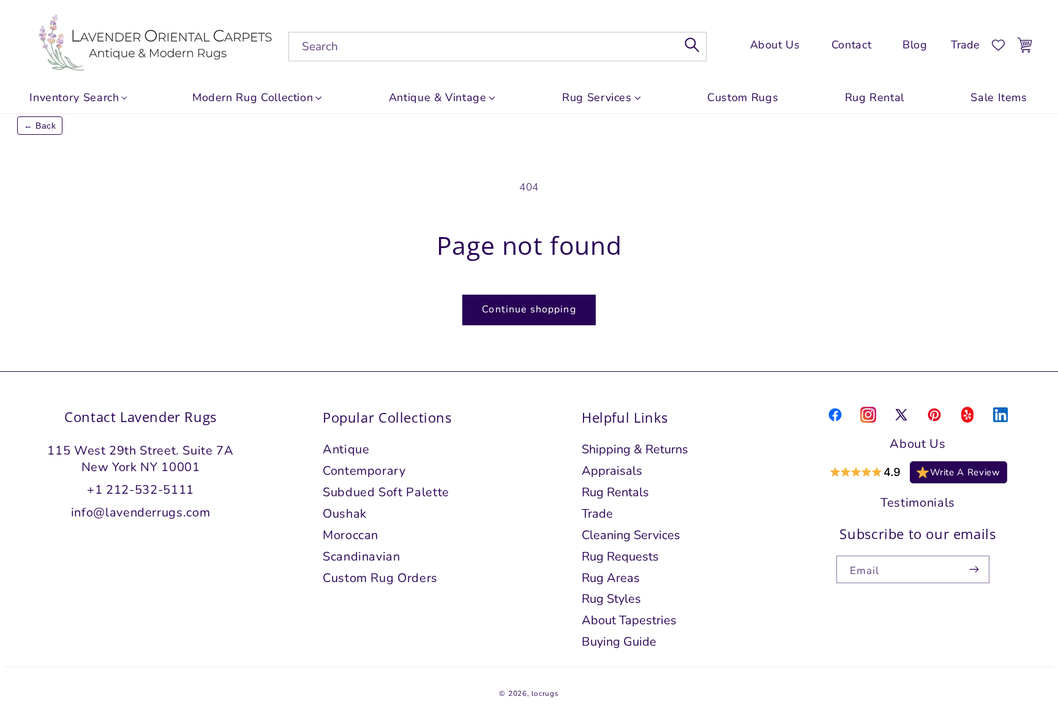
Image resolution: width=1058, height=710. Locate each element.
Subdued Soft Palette (386, 492)
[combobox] (497, 46)
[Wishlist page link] (998, 45)
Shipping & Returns (635, 449)
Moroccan (350, 535)
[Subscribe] (974, 569)
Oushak (345, 513)
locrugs (544, 693)
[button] (257, 97)
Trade (965, 44)
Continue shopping (529, 309)
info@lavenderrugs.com (140, 512)
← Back (40, 125)
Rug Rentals (615, 492)
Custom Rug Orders (380, 578)
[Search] (692, 44)
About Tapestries (629, 621)
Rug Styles (611, 599)
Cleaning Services (631, 535)
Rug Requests (620, 556)
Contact (851, 45)
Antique (346, 449)
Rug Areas (611, 578)
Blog (915, 45)
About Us (775, 45)
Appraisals (612, 471)
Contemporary (364, 471)
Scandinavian (361, 556)
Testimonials (917, 502)
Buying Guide (619, 641)
